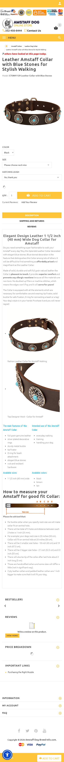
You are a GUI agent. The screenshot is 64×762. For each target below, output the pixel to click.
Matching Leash (10, 172)
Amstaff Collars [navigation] (16, 46)
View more (12, 635)
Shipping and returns (31, 221)
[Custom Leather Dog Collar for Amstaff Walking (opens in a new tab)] (34, 333)
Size (4, 159)
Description (32, 215)
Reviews (31, 226)
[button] (59, 38)
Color (5, 147)
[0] (56, 29)
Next (59, 606)
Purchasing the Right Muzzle (21, 672)
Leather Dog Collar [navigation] (31, 46)
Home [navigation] (6, 46)
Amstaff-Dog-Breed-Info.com (40, 739)
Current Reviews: (10, 202)
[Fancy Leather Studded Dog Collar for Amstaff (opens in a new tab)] (34, 388)
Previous (5, 606)
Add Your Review (29, 202)
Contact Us (34, 30)
